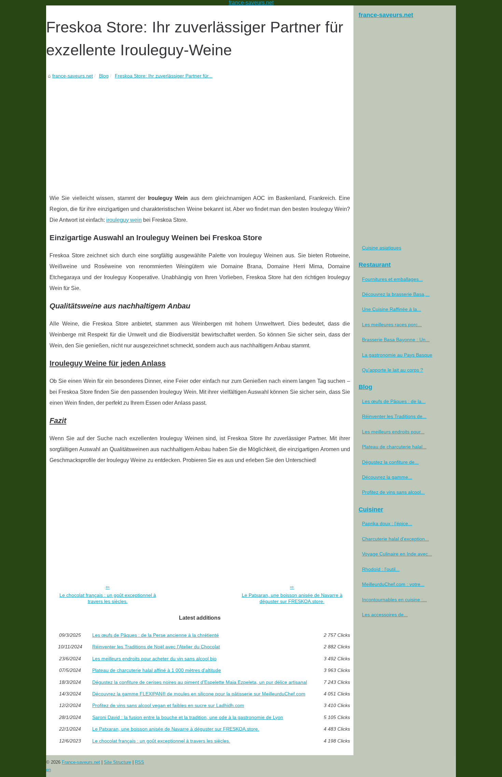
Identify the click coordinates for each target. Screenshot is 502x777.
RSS (139, 762)
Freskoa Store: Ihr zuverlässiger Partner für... (163, 75)
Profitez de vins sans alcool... (393, 492)
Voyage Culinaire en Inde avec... (397, 554)
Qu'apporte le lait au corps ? (392, 370)
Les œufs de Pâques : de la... (394, 401)
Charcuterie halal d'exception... (395, 539)
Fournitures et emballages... (392, 279)
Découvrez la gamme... (387, 477)
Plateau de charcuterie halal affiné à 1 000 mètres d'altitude (156, 670)
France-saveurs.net (81, 762)
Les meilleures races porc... (392, 324)
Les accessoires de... (385, 614)
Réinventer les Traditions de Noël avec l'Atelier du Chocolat (156, 646)
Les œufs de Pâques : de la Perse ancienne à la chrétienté (155, 635)
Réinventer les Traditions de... (394, 416)
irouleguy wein (124, 220)
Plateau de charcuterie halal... (394, 446)
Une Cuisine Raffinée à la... (391, 309)
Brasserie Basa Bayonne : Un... (396, 339)
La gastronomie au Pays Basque (397, 355)
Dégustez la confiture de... (390, 462)
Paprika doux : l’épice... (387, 523)
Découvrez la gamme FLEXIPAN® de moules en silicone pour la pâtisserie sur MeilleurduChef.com (198, 693)
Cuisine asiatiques (381, 247)
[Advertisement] (199, 131)
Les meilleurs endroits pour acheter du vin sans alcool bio (154, 658)
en (48, 769)
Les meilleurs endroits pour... (393, 431)
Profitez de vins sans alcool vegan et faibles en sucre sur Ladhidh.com (168, 705)
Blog (104, 75)
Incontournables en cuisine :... (394, 599)
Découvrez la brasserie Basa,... (396, 294)
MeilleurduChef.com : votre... (393, 584)
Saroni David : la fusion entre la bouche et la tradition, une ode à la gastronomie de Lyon (187, 717)
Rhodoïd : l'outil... (381, 569)
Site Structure (117, 762)
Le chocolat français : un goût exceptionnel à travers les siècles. (107, 598)
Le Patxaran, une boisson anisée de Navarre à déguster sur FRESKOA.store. (292, 598)
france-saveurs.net (72, 75)
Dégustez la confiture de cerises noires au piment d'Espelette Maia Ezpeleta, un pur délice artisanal (199, 682)
